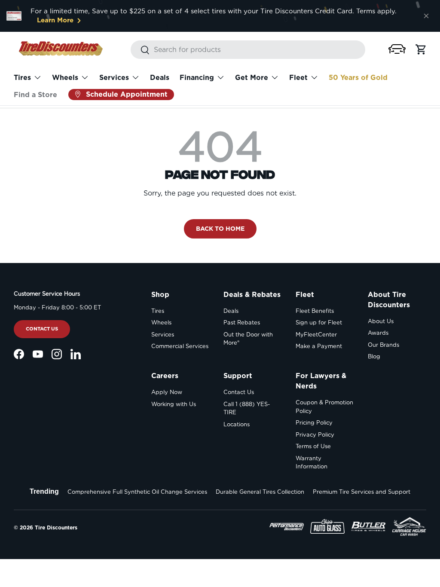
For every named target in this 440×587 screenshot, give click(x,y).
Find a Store (35, 95)
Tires (157, 311)
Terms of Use (313, 446)
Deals (159, 77)
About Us (381, 321)
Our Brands (383, 345)
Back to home (220, 228)
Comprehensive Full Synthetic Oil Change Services (137, 492)
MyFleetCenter (316, 334)
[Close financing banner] (426, 16)
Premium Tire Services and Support (361, 492)
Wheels (161, 322)
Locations (236, 424)
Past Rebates (241, 322)
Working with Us (173, 404)
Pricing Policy (314, 422)
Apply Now (166, 392)
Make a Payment (319, 346)
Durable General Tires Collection (260, 492)
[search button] (140, 50)
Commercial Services (179, 346)
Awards (378, 333)
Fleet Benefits (315, 311)
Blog (374, 356)
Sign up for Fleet (319, 322)
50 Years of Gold (358, 77)
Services (162, 334)
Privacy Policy (315, 434)
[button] (397, 49)
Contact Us (42, 329)
